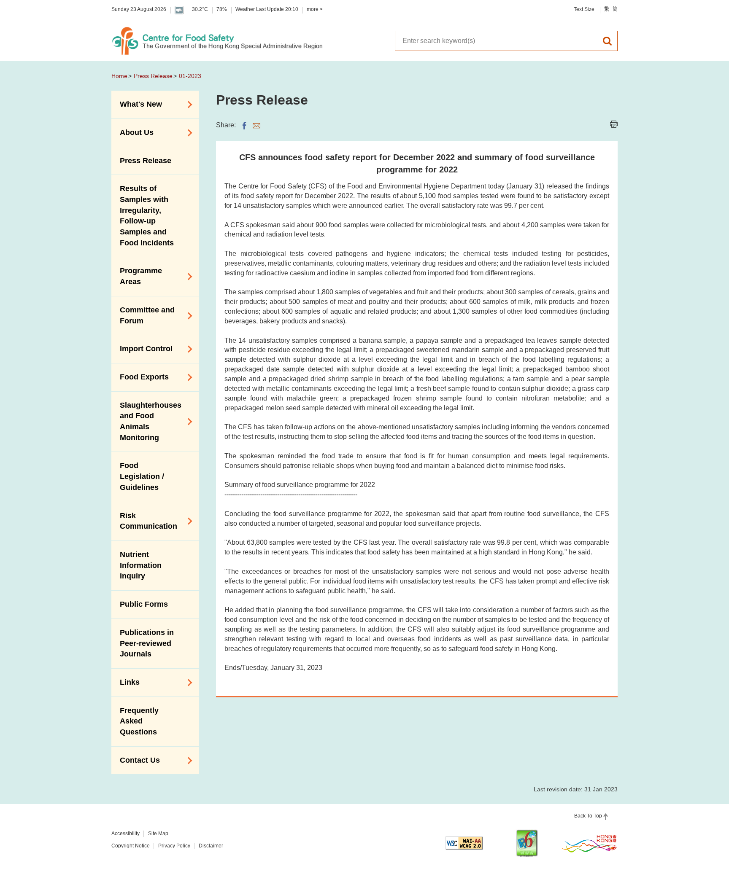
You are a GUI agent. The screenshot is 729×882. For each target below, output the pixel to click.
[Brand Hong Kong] (589, 843)
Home (119, 76)
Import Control (142, 348)
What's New (136, 103)
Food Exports (140, 376)
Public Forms (144, 604)
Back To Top (588, 816)
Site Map (158, 833)
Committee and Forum (143, 315)
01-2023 (190, 76)
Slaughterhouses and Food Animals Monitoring (146, 421)
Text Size (584, 9)
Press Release (153, 76)
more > (315, 9)
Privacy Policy (174, 846)
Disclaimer (211, 846)
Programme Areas (136, 276)
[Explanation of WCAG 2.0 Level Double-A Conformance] (464, 843)
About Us (132, 132)
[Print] (614, 124)
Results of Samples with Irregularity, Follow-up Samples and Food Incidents (147, 215)
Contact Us (135, 759)
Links (125, 681)
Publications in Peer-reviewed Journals (147, 643)
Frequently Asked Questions (139, 721)
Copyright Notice (130, 846)
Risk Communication (144, 521)
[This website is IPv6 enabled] (527, 843)
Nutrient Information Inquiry (141, 565)
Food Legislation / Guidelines (142, 476)
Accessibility (125, 833)
